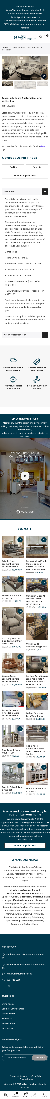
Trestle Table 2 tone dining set (12, 788)
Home (5, 47)
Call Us (13, 167)
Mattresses (7, 1028)
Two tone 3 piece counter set (11, 751)
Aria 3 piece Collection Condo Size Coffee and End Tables (36, 750)
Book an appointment (25, 175)
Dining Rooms (8, 1013)
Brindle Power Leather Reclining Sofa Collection (10, 564)
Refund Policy (36, 1076)
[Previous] (6, 68)
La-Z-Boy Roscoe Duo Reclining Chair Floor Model (12, 641)
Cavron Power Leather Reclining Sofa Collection (10, 679)
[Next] (44, 68)
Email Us (37, 167)
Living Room (8, 1004)
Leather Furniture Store (13, 1008)
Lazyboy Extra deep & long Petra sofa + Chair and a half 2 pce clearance (37, 680)
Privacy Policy (26, 1079)
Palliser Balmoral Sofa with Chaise (34, 714)
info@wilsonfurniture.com (19, 973)
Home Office (8, 1023)
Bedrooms (7, 1018)
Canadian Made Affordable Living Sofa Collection (10, 713)
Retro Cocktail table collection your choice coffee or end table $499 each (36, 565)
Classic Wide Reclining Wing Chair (36, 645)
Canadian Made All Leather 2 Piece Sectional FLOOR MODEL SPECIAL (35, 600)
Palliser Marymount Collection (12, 597)
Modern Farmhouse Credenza (36, 790)
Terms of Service (18, 1076)
